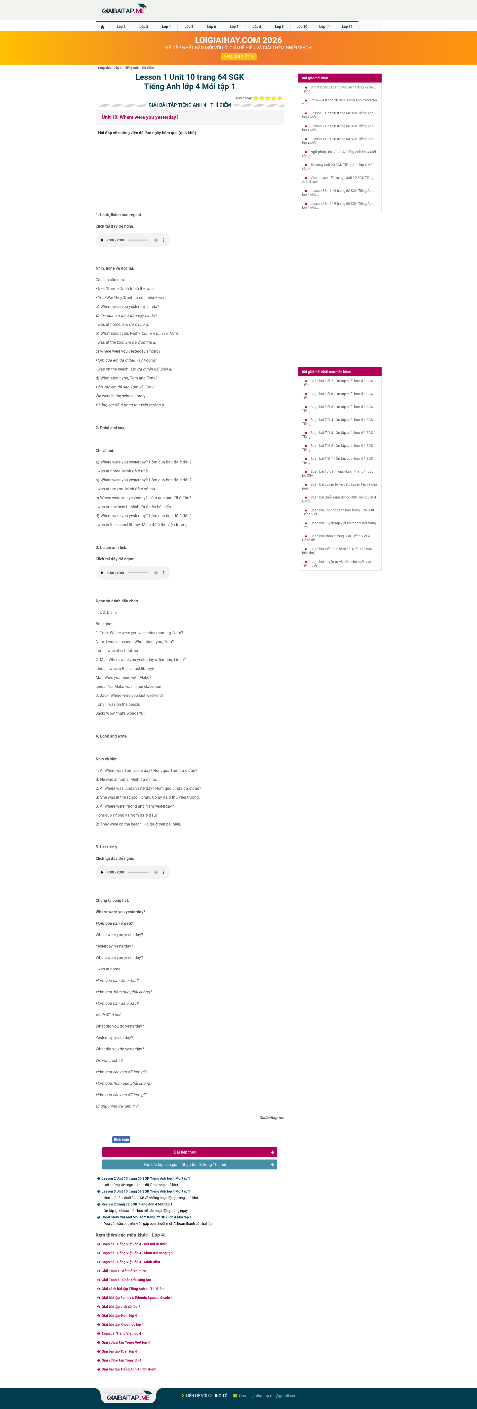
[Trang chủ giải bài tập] (124, 13)
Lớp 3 (143, 27)
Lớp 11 (324, 27)
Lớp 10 (302, 27)
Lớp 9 (279, 27)
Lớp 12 (347, 27)
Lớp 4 (166, 27)
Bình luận (121, 1140)
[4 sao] (274, 98)
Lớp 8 (256, 27)
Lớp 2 (121, 27)
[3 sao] (268, 98)
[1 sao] (256, 98)
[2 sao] (262, 98)
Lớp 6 (211, 27)
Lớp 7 (234, 27)
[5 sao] (280, 98)
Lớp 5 (189, 27)
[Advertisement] (190, 175)
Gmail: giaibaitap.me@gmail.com (268, 1395)
